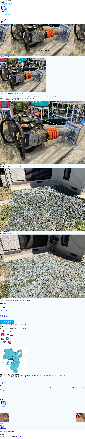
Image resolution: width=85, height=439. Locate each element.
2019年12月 (4, 402)
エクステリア (7, 310)
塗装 (77, 387)
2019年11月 (4, 403)
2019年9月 (3, 405)
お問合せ (3, 6)
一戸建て (72, 387)
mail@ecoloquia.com (3, 428)
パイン (35, 387)
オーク (22, 387)
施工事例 (3, 383)
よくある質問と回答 (5, 9)
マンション (57, 387)
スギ (30, 387)
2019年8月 (3, 406)
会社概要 (3, 10)
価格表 (3, 11)
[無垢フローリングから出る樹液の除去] (4, 417)
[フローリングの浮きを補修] (80, 417)
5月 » (2, 397)
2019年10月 (4, 404)
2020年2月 (3, 401)
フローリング (47, 387)
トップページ (4, 7)
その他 (3, 381)
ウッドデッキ (2, 310)
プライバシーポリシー (5, 8)
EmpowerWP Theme (18, 436)
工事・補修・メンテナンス (4, 56)
